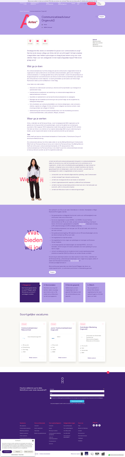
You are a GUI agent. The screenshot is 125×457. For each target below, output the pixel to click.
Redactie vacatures (24, 433)
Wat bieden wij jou (97, 46)
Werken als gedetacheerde (40, 433)
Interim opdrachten (38, 428)
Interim (50, 428)
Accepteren (7, 451)
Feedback (80, 440)
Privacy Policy (21, 454)
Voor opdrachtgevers (68, 428)
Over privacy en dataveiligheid (67, 436)
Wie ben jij (95, 44)
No (96, 1)
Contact (80, 430)
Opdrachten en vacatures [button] (34, 3)
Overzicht (36, 425)
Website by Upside (75, 453)
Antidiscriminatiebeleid (44, 453)
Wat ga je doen (97, 41)
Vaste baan (36, 430)
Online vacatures (23, 435)
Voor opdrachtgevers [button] (62, 3)
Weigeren (18, 451)
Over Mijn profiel (67, 430)
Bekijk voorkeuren (28, 451)
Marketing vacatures (24, 430)
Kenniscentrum (81, 433)
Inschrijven (91, 3)
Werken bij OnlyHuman (83, 428)
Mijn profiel (99, 3)
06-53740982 (74, 260)
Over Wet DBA (67, 433)
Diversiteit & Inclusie (82, 435)
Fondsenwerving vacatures (25, 438)
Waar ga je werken (98, 42)
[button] (33, 440)
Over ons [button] (78, 3)
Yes (94, 1)
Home (21, 11)
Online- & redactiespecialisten (53, 438)
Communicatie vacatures (25, 428)
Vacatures (26, 11)
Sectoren (51, 443)
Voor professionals (68, 425)
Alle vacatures (23, 425)
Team (79, 425)
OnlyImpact (80, 438)
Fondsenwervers (52, 441)
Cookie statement (14, 454)
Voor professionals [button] (49, 3)
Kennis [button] (73, 3)
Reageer (101, 16)
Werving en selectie (53, 430)
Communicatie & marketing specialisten (55, 434)
